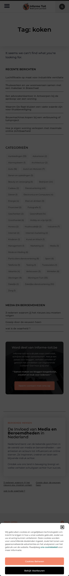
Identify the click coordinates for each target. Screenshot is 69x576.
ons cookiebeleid (49, 547)
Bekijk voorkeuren (34, 570)
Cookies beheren (34, 561)
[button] (62, 527)
